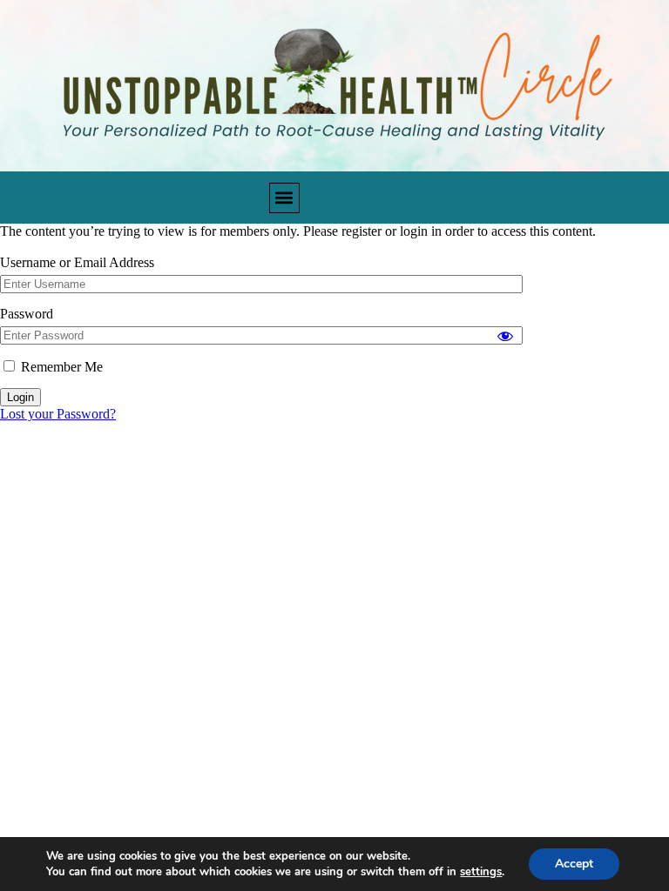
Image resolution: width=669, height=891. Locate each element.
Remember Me (60, 366)
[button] (284, 198)
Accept (574, 863)
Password (26, 313)
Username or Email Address (77, 262)
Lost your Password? (58, 413)
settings (481, 872)
